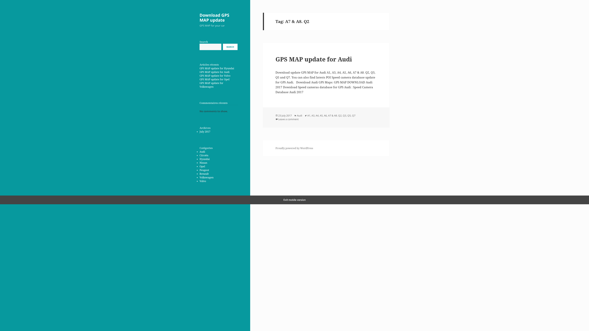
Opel (202, 166)
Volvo (203, 181)
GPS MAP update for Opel (214, 79)
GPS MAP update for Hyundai (217, 68)
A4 (317, 115)
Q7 (353, 115)
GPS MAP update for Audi (214, 72)
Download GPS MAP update (214, 17)
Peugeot (204, 170)
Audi (202, 151)
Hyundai (205, 159)
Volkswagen (207, 177)
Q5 (349, 115)
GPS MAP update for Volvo (215, 75)
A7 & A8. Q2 (335, 115)
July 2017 (205, 131)
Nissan (203, 162)
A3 (313, 115)
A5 (321, 115)
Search (204, 42)
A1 (308, 115)
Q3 (344, 115)
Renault (204, 173)
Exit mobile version (294, 199)
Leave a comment (288, 119)
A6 (325, 115)
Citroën (204, 155)
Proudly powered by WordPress (294, 148)
